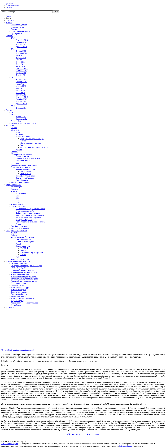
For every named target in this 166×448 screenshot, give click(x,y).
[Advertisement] (74, 331)
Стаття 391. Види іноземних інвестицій (17, 350)
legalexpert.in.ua (125, 446)
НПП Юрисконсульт (9, 444)
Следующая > (93, 434)
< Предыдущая (73, 434)
